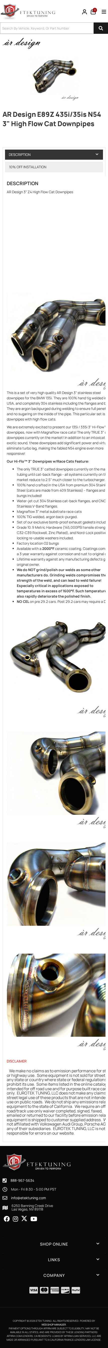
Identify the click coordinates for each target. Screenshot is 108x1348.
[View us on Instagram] (15, 1219)
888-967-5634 (22, 1180)
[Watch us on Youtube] (33, 1219)
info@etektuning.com (28, 1198)
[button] (54, 1244)
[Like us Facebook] (7, 1219)
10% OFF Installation (27, 166)
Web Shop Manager (53, 1324)
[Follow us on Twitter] (24, 1218)
